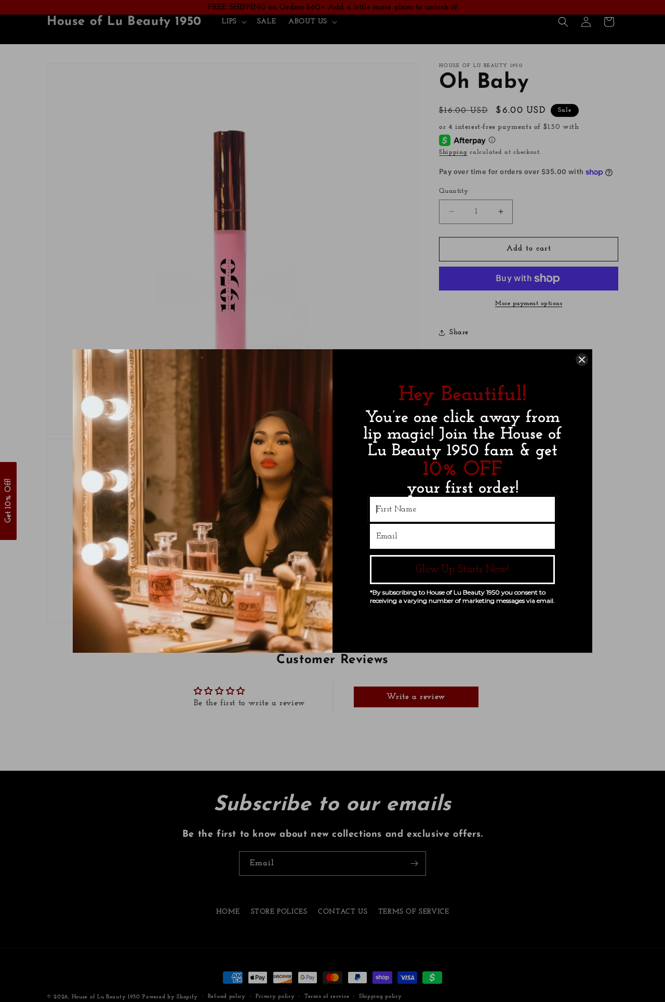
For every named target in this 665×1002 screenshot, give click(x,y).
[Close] (582, 359)
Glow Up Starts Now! (462, 569)
